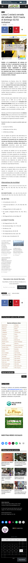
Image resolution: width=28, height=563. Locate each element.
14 (17, 548)
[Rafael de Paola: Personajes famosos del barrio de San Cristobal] (21, 485)
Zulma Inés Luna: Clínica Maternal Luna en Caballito (7, 464)
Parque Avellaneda (6, 345)
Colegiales (4, 332)
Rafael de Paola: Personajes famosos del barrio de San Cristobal (20, 492)
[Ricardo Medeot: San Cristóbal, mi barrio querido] (7, 485)
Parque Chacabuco (18, 345)
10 (3, 548)
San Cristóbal (5, 352)
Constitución (17, 332)
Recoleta (16, 349)
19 (10, 550)
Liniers (16, 338)
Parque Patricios (18, 347)
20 (14, 550)
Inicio (2, 9)
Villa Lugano (17, 360)
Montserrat (17, 339)
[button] (2, 6)
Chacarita (4, 334)
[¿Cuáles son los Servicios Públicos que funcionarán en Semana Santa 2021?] (18, 243)
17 (3, 550)
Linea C (9, 293)
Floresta (4, 336)
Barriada (5, 24)
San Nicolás (17, 352)
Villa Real (16, 364)
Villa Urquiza (17, 367)
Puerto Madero (5, 349)
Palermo (16, 343)
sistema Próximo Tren (6, 294)
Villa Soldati (5, 367)
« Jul (13, 558)
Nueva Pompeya (18, 341)
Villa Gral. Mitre (6, 360)
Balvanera (4, 326)
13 (14, 548)
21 (17, 550)
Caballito (4, 330)
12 (10, 548)
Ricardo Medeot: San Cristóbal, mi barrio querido (6, 492)
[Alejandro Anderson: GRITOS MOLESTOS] (21, 472)
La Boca (16, 336)
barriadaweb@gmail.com (15, 389)
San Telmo (4, 354)
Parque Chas (5, 347)
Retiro (3, 351)
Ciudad (6, 9)
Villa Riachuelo (5, 365)
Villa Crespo (17, 356)
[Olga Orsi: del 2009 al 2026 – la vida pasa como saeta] (7, 472)
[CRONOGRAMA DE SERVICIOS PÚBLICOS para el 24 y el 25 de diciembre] (7, 265)
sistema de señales (15, 293)
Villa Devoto (17, 358)
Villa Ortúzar (17, 362)
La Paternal (4, 338)
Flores (15, 334)
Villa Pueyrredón (6, 364)
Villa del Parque (6, 358)
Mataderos (4, 339)
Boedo (15, 328)
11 (7, 548)
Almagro (16, 325)
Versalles (4, 356)
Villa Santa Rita (18, 365)
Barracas (16, 326)
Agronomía (4, 325)
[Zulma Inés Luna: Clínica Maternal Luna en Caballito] (7, 457)
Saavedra (16, 351)
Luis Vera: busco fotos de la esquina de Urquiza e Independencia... (20, 464)
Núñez (3, 343)
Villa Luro (4, 362)
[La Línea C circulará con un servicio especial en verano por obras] (7, 248)
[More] (22, 30)
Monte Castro (5, 341)
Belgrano (4, 328)
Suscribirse (22, 287)
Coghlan (16, 330)
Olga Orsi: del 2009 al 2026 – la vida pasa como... (6, 479)
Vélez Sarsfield (17, 354)
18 (7, 550)
